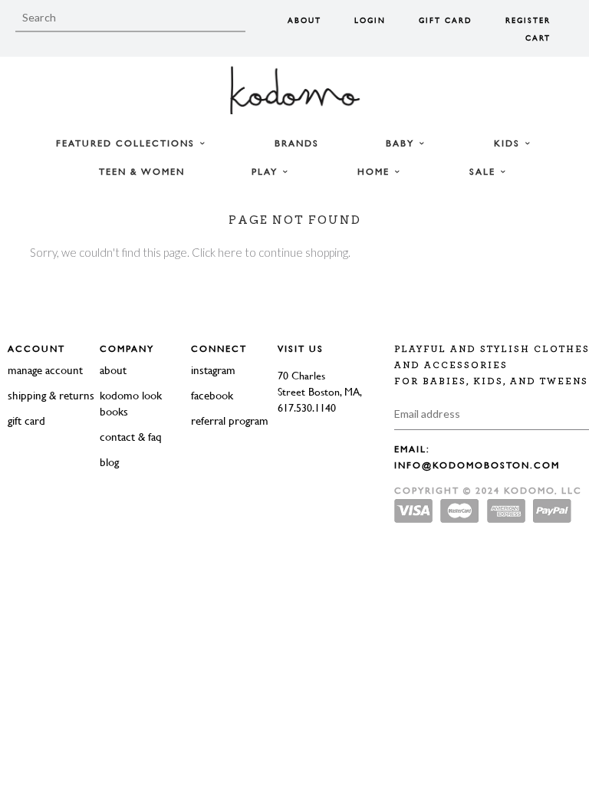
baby (402, 143)
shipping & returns (51, 395)
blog (109, 461)
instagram (213, 369)
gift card (26, 420)
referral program (229, 420)
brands (297, 143)
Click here (217, 252)
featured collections (127, 143)
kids (509, 143)
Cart (538, 38)
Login (370, 20)
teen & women (142, 171)
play (266, 171)
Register (528, 20)
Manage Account (45, 369)
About (304, 20)
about (113, 369)
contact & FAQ (131, 436)
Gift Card (445, 20)
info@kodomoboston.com (477, 465)
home (375, 171)
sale (484, 171)
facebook (212, 395)
